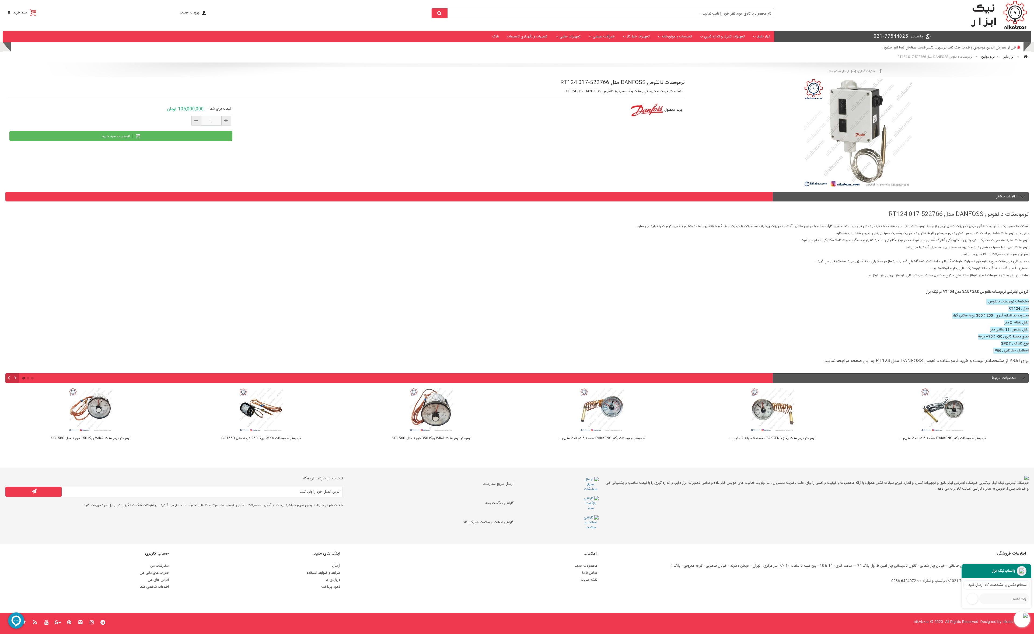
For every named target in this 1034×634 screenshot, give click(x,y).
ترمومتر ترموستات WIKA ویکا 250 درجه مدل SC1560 (91, 438)
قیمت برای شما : (219, 109)
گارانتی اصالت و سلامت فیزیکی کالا (488, 522)
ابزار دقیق (763, 37)
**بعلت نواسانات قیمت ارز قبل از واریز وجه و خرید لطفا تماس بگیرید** (965, 48)
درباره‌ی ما (333, 580)
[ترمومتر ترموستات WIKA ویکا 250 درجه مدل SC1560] (90, 410)
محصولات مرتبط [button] (1004, 378)
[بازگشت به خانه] (1025, 57)
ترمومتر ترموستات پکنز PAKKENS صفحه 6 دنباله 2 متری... (432, 438)
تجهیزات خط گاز (638, 37)
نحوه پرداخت (330, 587)
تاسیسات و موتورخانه (677, 37)
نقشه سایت (589, 580)
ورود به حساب (190, 13)
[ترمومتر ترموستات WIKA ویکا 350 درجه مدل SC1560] (261, 410)
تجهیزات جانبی (570, 37)
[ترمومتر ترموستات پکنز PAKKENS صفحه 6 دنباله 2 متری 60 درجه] (601, 410)
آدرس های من (158, 580)
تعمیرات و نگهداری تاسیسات (527, 37)
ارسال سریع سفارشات (498, 484)
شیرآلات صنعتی (604, 37)
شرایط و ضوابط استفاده (323, 573)
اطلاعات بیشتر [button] (1006, 196)
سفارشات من (159, 566)
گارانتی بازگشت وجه (499, 503)
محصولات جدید (586, 566)
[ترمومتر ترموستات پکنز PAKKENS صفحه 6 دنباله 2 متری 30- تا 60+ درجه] (431, 410)
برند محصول (673, 109)
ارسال (336, 566)
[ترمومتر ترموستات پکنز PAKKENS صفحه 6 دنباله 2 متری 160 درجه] (942, 410)
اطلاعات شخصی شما (154, 587)
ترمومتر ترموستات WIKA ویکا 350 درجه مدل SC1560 (261, 438)
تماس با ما (589, 573)
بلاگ (495, 37)
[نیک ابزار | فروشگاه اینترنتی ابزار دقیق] (997, 29)
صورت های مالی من (154, 573)
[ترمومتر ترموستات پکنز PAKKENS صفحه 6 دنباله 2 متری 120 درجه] (772, 410)
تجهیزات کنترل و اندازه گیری (724, 37)
